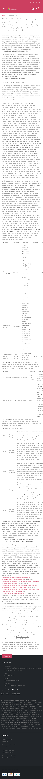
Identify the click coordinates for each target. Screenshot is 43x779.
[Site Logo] (11, 9)
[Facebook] (30, 2)
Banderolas (25, 714)
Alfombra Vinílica (13, 702)
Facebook (4, 690)
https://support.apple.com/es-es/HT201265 (15, 593)
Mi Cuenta (5, 747)
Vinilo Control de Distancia (24, 728)
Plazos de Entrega (7, 739)
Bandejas (32, 714)
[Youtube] (36, 2)
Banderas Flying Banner (8, 712)
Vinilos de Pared (24, 720)
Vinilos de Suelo (14, 704)
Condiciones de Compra (9, 756)
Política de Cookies (7, 752)
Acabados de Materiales (9, 745)
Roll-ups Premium (25, 708)
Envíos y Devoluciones (8, 758)
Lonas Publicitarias (33, 722)
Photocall (33, 708)
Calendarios (10, 718)
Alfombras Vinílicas (16, 724)
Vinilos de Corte (9, 706)
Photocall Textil (5, 710)
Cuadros (32, 716)
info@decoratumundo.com (12, 680)
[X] (33, 2)
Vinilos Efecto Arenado (22, 706)
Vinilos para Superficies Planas (28, 702)
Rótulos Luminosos (15, 714)
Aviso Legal (5, 741)
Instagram (17, 690)
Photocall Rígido (15, 710)
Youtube (13, 690)
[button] (4, 9)
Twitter (8, 690)
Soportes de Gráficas (35, 710)
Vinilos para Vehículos (26, 704)
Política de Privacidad (8, 750)
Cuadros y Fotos (14, 720)
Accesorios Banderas (22, 712)
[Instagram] (39, 2)
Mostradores (24, 710)
